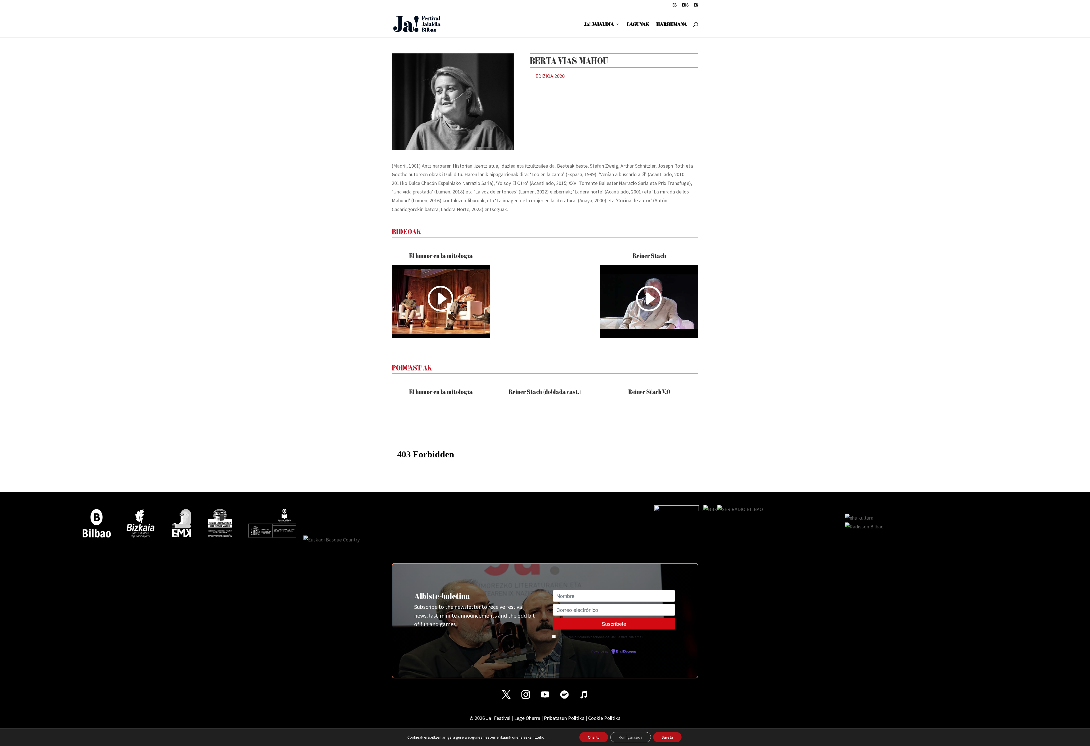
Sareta (667, 737)
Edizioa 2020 (550, 76)
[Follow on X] (506, 694)
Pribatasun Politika (564, 718)
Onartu (594, 737)
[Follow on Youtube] (545, 694)
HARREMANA (671, 24)
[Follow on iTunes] (583, 694)
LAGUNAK (638, 24)
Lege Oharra (527, 718)
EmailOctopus (626, 651)
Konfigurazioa (630, 737)
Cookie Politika (604, 718)
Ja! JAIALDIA (599, 24)
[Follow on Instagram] (525, 694)
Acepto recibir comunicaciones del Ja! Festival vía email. (600, 636)
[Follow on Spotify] (564, 694)
